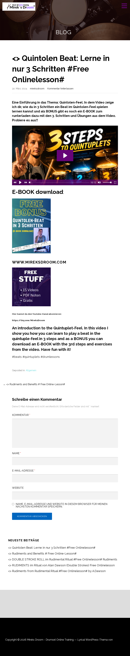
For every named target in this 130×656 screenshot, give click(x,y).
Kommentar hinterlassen (60, 88)
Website (18, 487)
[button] (125, 6)
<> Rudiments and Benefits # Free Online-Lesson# (42, 553)
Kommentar (21, 415)
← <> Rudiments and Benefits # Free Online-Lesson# (34, 384)
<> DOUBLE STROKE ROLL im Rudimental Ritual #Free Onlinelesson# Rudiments (62, 559)
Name (16, 453)
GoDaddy (119, 639)
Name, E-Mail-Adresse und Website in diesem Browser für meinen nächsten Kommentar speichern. (61, 505)
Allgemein (31, 370)
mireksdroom (37, 88)
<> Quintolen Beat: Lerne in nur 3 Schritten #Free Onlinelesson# (51, 547)
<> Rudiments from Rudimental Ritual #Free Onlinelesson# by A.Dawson (57, 571)
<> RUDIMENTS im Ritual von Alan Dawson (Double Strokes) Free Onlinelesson (61, 565)
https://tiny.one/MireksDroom (28, 320)
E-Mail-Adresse (23, 470)
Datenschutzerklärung (65, 630)
